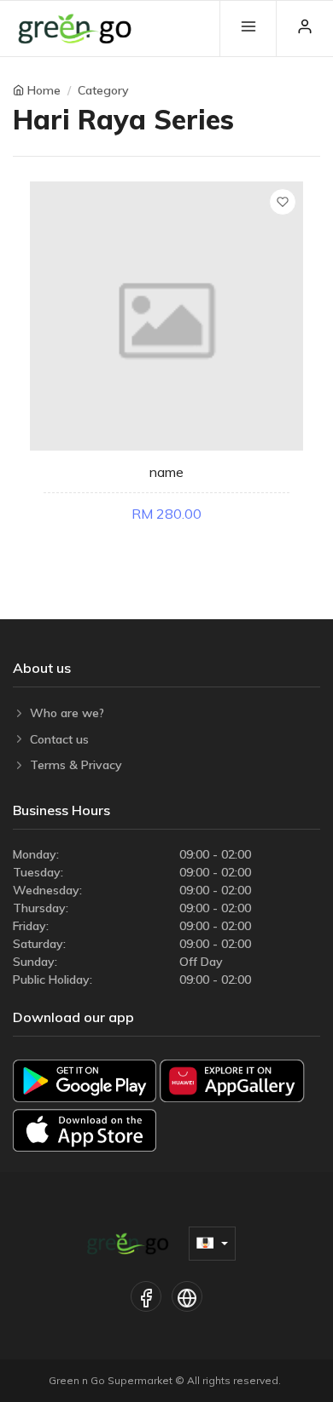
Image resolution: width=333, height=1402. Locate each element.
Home (44, 90)
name (166, 471)
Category (103, 90)
